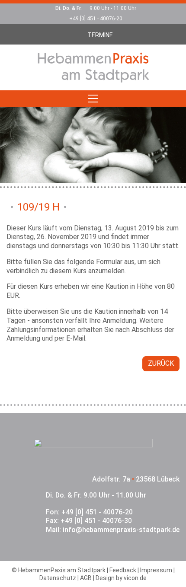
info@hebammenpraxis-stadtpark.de (121, 530)
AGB (86, 577)
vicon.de (135, 577)
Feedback (122, 570)
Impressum (156, 570)
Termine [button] (100, 35)
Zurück (161, 363)
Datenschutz (57, 577)
